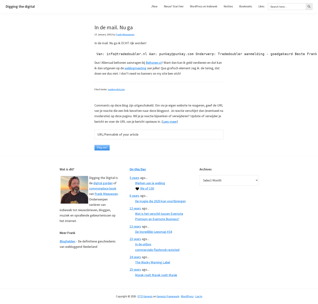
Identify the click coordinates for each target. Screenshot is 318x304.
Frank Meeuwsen (106, 194)
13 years (135, 226)
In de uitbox (143, 244)
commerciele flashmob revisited (157, 250)
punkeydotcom (116, 89)
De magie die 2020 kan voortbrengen (160, 201)
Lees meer (169, 121)
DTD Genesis (145, 296)
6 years (134, 195)
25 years (135, 269)
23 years (135, 239)
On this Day (138, 169)
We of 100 (146, 188)
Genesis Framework (168, 296)
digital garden (103, 183)
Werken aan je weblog (150, 183)
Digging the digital (20, 6)
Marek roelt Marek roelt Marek (156, 275)
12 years (135, 208)
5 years (134, 178)
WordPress (187, 296)
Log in (198, 296)
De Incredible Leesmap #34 (153, 232)
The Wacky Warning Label (152, 262)
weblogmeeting (135, 68)
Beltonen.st (154, 62)
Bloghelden (67, 241)
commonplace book (102, 188)
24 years (135, 257)
